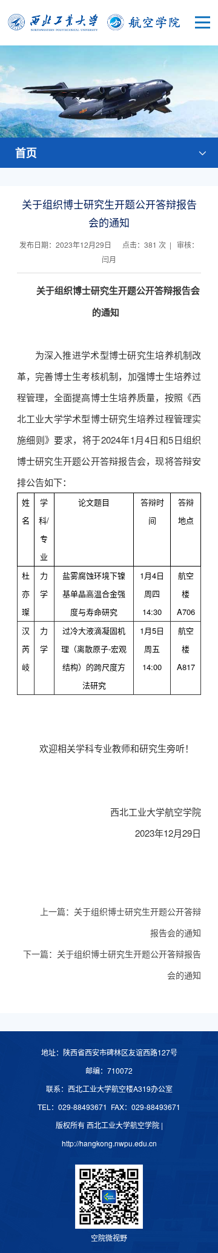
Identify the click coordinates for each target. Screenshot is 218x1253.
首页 (26, 153)
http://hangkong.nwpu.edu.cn (109, 1143)
